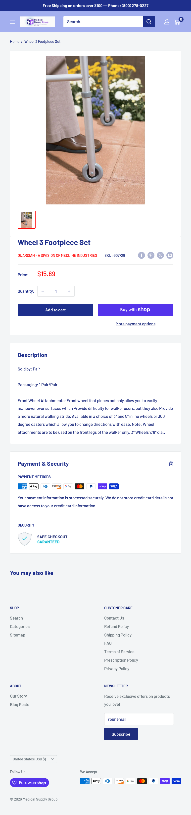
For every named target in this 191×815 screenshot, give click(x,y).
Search (16, 617)
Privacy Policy (116, 668)
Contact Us (114, 617)
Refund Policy (116, 626)
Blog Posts (19, 704)
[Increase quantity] (69, 291)
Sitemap (17, 634)
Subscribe (121, 733)
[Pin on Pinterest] (150, 255)
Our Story (18, 695)
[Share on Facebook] (141, 255)
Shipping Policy (118, 634)
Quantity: (26, 290)
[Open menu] (12, 22)
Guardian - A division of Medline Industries (57, 255)
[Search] (149, 21)
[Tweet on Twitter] (160, 255)
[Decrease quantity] (43, 291)
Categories (20, 626)
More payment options (135, 323)
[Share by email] (169, 255)
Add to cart (55, 309)
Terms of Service (119, 651)
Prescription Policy (121, 659)
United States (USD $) (29, 759)
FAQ (108, 642)
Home (14, 41)
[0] (177, 22)
